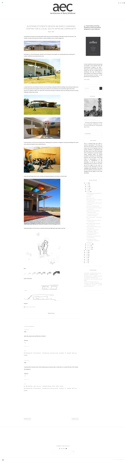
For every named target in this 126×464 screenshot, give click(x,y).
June (88, 188)
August (88, 191)
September (89, 244)
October (88, 245)
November (89, 247)
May (88, 186)
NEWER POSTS (27, 418)
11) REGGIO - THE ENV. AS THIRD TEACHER (93, 283)
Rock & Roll (88, 196)
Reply (25, 342)
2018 (87, 261)
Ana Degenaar (120, 459)
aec (3, 460)
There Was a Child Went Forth (92, 206)
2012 (87, 250)
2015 (87, 255)
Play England (89, 242)
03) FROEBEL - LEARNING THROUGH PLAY (92, 273)
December (89, 249)
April (88, 184)
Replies (27, 346)
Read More (87, 79)
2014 (87, 254)
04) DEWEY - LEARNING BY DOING (91, 274)
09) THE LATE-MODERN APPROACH (91, 282)
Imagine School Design (30, 307)
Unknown (26, 329)
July (87, 190)
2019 (87, 262)
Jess (25, 350)
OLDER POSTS (75, 418)
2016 (87, 257)
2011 (87, 183)
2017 (87, 259)
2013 (87, 252)
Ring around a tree (90, 198)
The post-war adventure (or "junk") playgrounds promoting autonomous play (92, 119)
